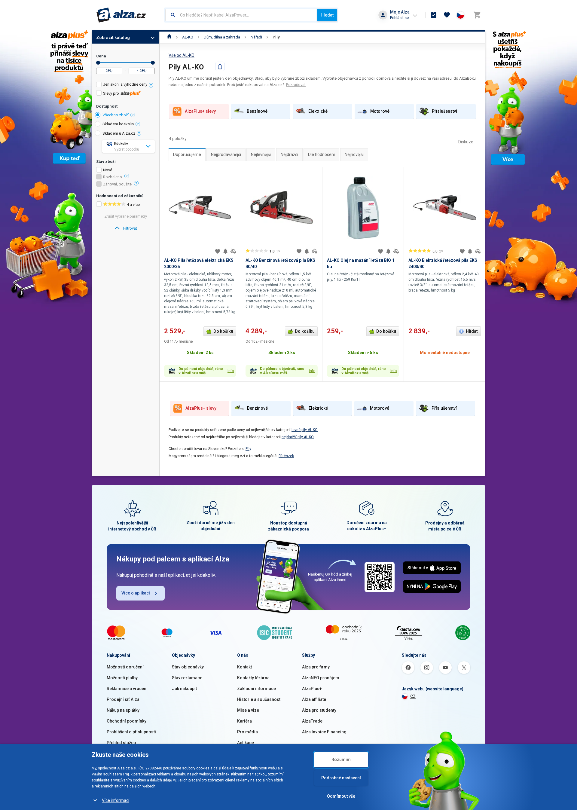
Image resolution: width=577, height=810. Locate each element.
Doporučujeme (187, 154)
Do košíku (223, 331)
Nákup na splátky (123, 710)
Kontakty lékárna (253, 677)
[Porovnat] (233, 251)
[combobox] (241, 15)
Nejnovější (354, 154)
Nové (107, 170)
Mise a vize (248, 710)
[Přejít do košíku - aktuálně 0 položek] (477, 15)
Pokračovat (296, 84)
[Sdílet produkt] (220, 66)
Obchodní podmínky (126, 721)
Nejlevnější (261, 154)
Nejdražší (289, 154)
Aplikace (245, 742)
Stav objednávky (188, 667)
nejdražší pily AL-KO (298, 437)
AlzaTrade (312, 721)
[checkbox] (125, 85)
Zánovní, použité (117, 184)
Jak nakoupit (184, 688)
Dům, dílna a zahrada (222, 37)
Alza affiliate (314, 699)
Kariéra (244, 721)
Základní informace (256, 688)
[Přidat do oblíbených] (218, 251)
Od (98, 63)
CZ (413, 696)
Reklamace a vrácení (127, 688)
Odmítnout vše (341, 796)
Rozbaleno (112, 177)
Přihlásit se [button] (399, 17)
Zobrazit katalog (113, 37)
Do (153, 63)
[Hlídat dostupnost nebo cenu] (225, 251)
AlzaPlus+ (312, 688)
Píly (248, 449)
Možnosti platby (122, 677)
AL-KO (187, 37)
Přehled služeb (121, 742)
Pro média (247, 731)
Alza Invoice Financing (324, 731)
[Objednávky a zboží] (433, 15)
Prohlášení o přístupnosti (131, 731)
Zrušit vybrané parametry (125, 216)
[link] (125, 228)
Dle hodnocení (321, 154)
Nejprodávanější (226, 154)
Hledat (327, 15)
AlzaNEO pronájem (320, 677)
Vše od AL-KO (181, 55)
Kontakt (244, 667)
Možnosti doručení (125, 667)
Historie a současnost (258, 699)
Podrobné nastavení (341, 777)
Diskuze (465, 141)
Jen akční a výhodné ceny (125, 84)
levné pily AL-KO (305, 430)
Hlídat (472, 331)
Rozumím (341, 759)
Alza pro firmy (316, 667)
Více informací (115, 800)
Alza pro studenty (319, 710)
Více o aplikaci (135, 593)
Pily (276, 37)
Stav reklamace (187, 677)
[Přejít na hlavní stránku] (121, 15)
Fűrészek (286, 456)
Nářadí (256, 37)
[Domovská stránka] (169, 37)
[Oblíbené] (446, 15)
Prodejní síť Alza (123, 699)
